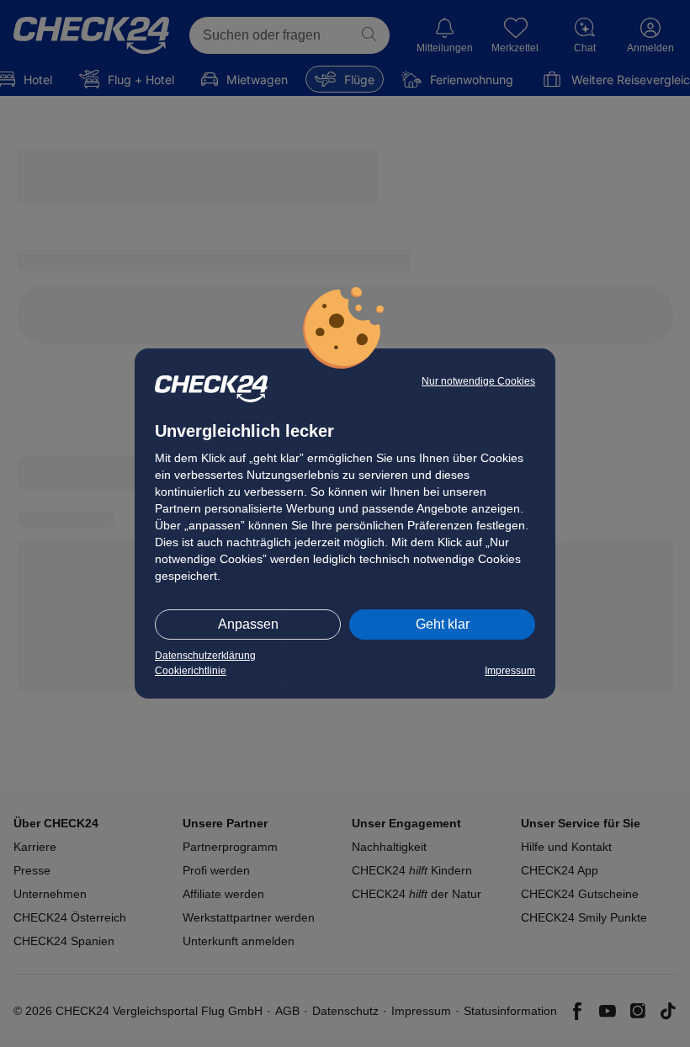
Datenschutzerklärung (205, 656)
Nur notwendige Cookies (478, 381)
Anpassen (248, 624)
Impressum (510, 671)
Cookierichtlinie (190, 671)
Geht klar (443, 624)
